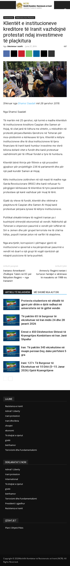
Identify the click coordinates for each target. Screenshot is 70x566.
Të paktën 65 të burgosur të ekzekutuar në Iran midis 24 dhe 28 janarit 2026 (43, 320)
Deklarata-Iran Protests (25, 17)
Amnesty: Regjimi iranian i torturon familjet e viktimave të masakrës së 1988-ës (51, 274)
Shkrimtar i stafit (15, 46)
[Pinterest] (21, 53)
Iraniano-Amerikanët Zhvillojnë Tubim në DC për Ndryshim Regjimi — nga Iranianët (17, 275)
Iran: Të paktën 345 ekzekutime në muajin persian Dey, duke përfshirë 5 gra (43, 351)
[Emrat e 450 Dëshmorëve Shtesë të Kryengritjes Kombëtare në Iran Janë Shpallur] (11, 335)
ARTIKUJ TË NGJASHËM (17, 292)
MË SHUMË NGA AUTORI (46, 292)
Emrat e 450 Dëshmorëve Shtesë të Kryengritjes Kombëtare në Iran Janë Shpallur (44, 335)
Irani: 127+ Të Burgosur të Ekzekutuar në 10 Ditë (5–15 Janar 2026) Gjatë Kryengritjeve (43, 366)
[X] (14, 53)
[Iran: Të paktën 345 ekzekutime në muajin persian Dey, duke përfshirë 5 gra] (11, 351)
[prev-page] (5, 379)
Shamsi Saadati (26, 103)
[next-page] (10, 379)
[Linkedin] (36, 53)
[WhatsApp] (29, 53)
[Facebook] (6, 53)
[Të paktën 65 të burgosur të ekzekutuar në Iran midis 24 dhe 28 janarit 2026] (11, 320)
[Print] (51, 53)
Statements (8, 17)
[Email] (44, 53)
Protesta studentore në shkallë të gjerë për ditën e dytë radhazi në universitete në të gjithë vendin (42, 304)
